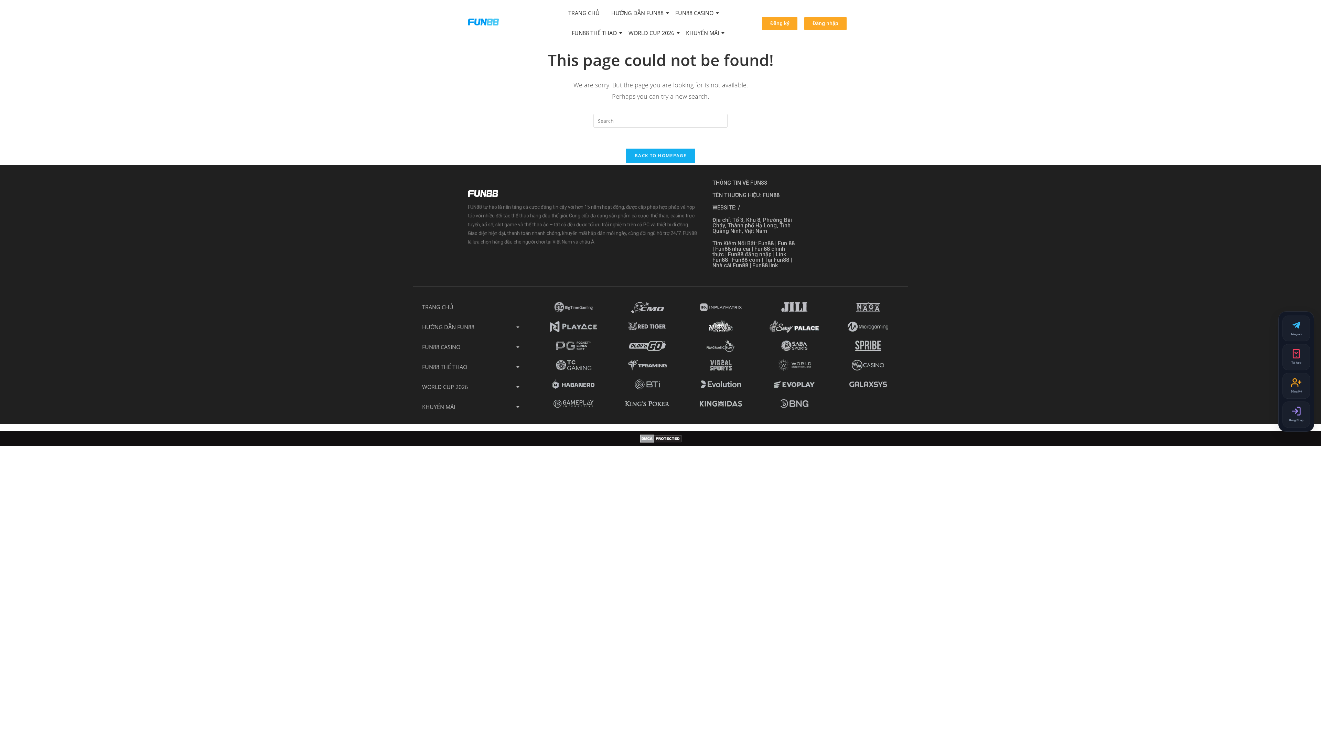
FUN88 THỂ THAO (594, 33)
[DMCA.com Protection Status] (660, 438)
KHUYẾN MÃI (702, 33)
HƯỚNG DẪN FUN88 (637, 13)
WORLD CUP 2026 (651, 33)
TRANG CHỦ (584, 13)
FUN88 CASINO (694, 13)
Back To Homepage (660, 155)
